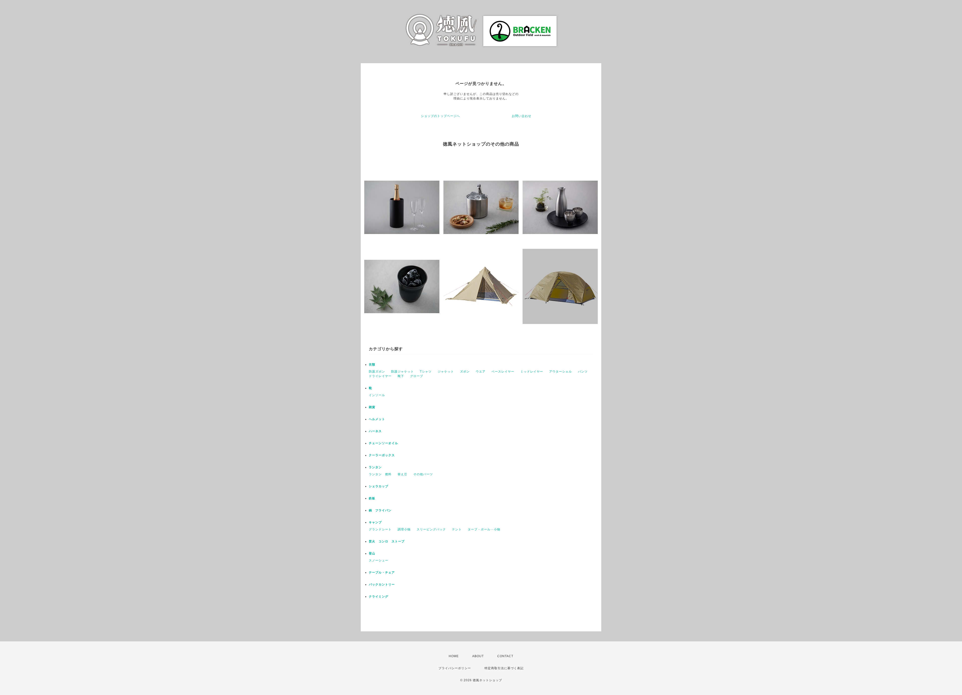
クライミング (378, 596)
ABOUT (478, 656)
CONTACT (505, 656)
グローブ (416, 376)
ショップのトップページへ (440, 116)
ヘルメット (377, 419)
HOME (454, 656)
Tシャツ (426, 371)
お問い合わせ (521, 116)
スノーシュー (378, 560)
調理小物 (404, 529)
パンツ (583, 371)
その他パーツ (423, 474)
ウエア (481, 371)
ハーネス (375, 431)
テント (457, 529)
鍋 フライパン (380, 510)
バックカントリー (382, 584)
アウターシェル (560, 371)
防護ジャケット (402, 371)
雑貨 (372, 407)
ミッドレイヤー (531, 371)
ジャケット (446, 371)
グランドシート (380, 529)
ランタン (375, 467)
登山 (372, 553)
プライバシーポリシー (454, 668)
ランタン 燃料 (380, 474)
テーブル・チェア (382, 572)
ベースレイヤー (503, 371)
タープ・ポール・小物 (484, 529)
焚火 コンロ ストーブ (387, 541)
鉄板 (372, 498)
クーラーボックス (382, 455)
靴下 (401, 376)
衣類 (372, 364)
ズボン (465, 371)
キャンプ (375, 522)
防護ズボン (377, 371)
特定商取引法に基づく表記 (504, 668)
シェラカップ (378, 486)
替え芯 (402, 474)
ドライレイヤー (380, 376)
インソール (377, 395)
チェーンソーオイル (383, 443)
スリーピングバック (431, 529)
